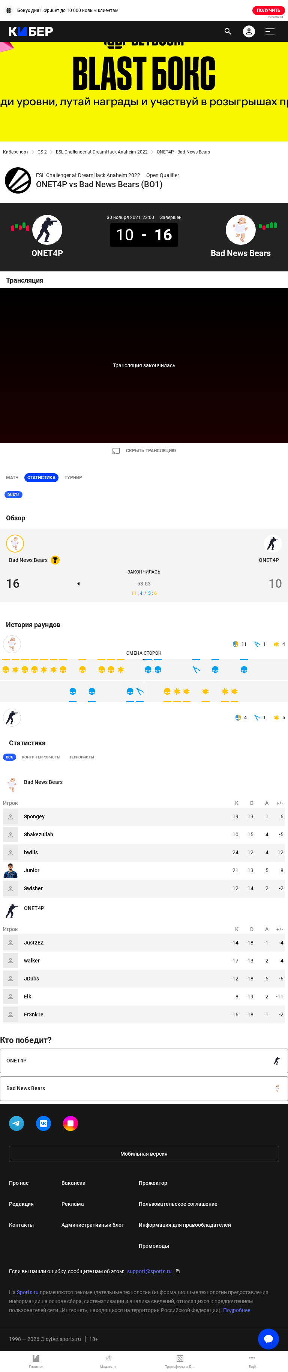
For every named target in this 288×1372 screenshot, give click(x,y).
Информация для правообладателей (185, 1225)
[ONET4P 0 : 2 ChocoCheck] (12, 228)
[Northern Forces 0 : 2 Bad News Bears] (275, 225)
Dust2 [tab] (14, 495)
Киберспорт (15, 152)
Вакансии (74, 1183)
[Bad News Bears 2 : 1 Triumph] (267, 226)
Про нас (18, 1183)
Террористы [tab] (81, 757)
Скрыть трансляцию (151, 450)
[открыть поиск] (228, 31)
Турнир (73, 477)
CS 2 (42, 152)
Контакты (21, 1225)
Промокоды (154, 1246)
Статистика (41, 477)
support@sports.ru (149, 1271)
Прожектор (153, 1183)
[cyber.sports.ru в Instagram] (72, 1125)
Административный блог (93, 1225)
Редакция (21, 1204)
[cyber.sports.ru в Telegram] (18, 1125)
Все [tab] (9, 757)
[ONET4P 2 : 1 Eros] (16, 226)
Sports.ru (28, 1292)
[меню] (270, 31)
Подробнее (236, 1310)
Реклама (73, 1204)
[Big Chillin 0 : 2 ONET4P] (24, 225)
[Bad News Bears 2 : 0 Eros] (271, 225)
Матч (12, 477)
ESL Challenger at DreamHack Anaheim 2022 (102, 152)
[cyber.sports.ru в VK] (45, 1125)
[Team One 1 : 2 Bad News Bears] (260, 226)
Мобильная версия (144, 1154)
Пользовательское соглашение (178, 1204)
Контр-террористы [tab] (41, 757)
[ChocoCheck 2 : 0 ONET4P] (27, 228)
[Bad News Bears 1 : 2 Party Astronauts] (264, 227)
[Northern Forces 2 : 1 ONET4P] (20, 227)
